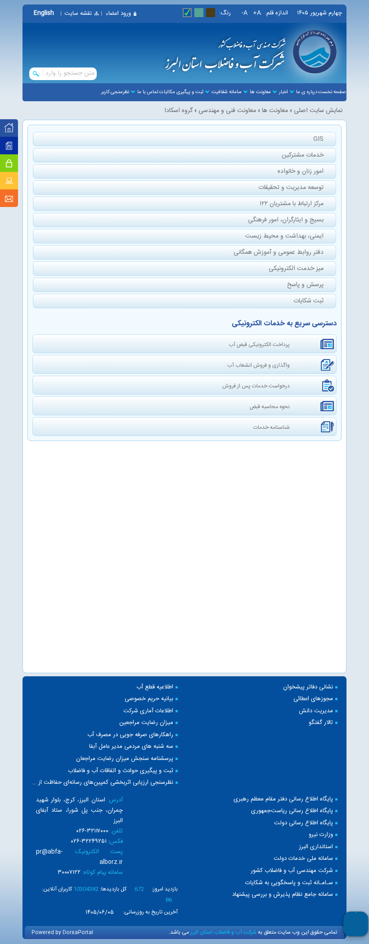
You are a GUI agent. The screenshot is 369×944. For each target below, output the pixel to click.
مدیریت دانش (316, 711)
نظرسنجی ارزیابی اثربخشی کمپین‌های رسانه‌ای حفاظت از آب (102, 782)
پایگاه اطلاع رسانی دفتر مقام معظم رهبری (283, 799)
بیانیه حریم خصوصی (149, 699)
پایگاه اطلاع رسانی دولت (303, 823)
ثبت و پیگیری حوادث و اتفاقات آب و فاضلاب (120, 771)
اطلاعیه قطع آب (154, 687)
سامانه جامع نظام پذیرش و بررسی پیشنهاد (282, 894)
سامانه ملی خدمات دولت (303, 858)
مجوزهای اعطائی (313, 699)
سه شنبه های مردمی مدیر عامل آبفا (131, 746)
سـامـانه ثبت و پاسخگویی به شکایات (289, 883)
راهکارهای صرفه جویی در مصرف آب (130, 735)
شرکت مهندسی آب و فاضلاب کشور (292, 871)
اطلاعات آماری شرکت (148, 711)
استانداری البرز (316, 847)
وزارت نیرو (321, 835)
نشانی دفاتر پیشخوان (308, 687)
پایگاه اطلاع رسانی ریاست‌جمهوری (292, 811)
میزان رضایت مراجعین (146, 723)
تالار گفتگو (321, 723)
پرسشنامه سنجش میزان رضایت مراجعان (124, 759)
